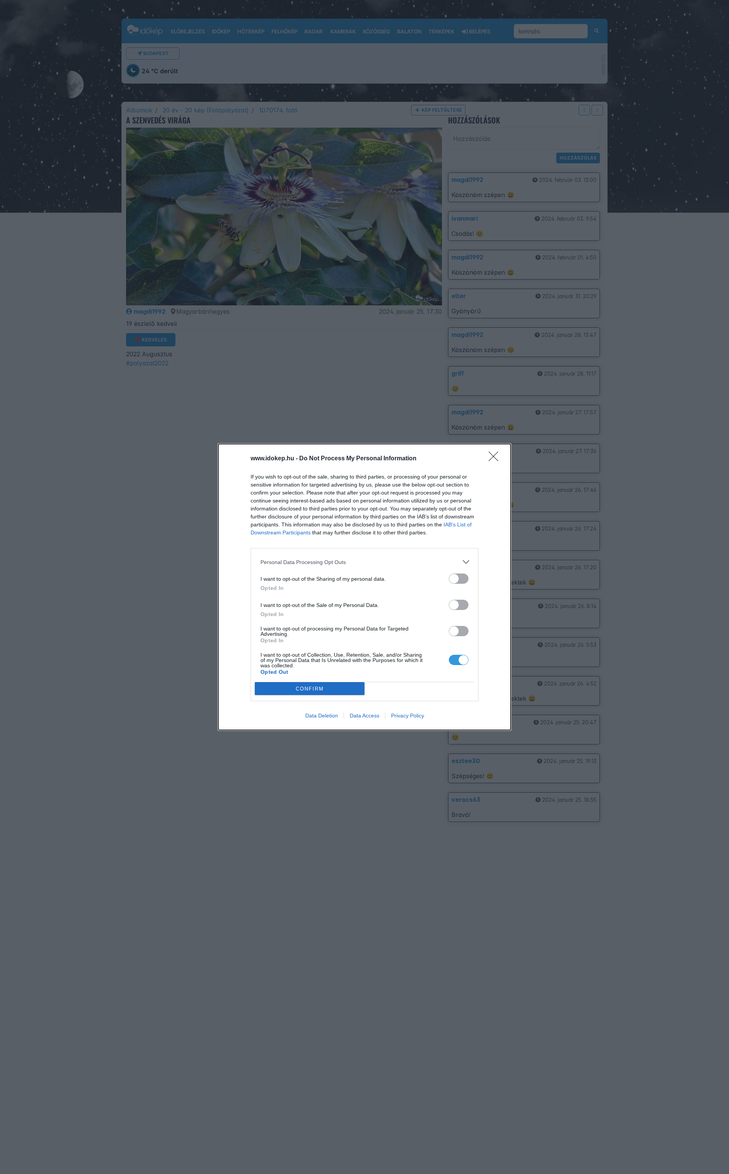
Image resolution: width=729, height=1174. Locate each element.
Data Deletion (321, 716)
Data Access (364, 716)
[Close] (496, 459)
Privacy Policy (407, 716)
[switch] (459, 579)
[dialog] (364, 587)
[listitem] (364, 562)
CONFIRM (310, 689)
